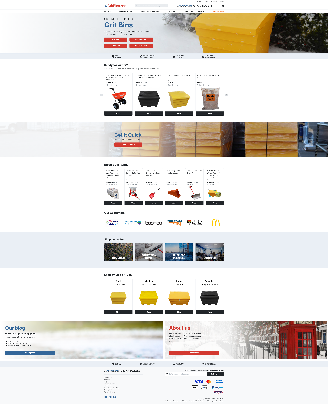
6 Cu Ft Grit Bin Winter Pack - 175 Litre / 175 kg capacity (214, 174)
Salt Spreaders (125, 11)
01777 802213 (203, 5)
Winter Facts (108, 386)
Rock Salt (172, 11)
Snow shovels (141, 46)
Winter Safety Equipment (195, 11)
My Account (214, 1)
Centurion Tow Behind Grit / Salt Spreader (133, 173)
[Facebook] (114, 397)
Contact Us (199, 1)
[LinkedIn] (110, 397)
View (118, 114)
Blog (206, 1)
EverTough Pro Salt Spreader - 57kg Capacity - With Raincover (118, 77)
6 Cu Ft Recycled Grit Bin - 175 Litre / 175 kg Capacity (148, 76)
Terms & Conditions (110, 392)
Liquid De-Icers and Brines (150, 11)
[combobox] (151, 5)
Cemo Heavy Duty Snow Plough (194, 172)
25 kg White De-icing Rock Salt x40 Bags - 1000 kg (112, 174)
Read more (194, 353)
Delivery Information (110, 384)
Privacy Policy (108, 390)
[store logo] (115, 5)
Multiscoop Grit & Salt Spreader (173, 172)
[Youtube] (106, 397)
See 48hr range (128, 145)
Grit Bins (107, 11)
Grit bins (115, 40)
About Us (107, 380)
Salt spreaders (141, 40)
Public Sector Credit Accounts (113, 388)
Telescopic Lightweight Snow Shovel (153, 173)
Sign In (222, 1)
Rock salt (116, 46)
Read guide (30, 353)
